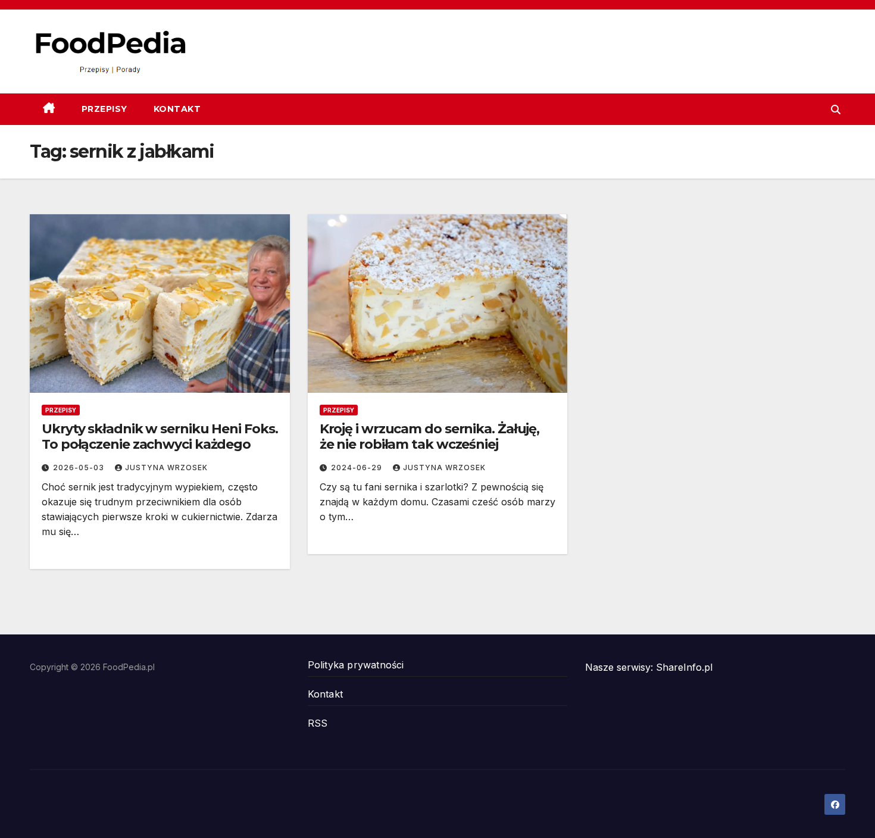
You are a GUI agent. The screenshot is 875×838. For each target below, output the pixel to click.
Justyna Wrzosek (166, 467)
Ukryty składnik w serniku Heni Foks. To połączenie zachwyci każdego (159, 436)
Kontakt (177, 109)
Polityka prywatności (356, 665)
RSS (318, 723)
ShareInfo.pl (684, 667)
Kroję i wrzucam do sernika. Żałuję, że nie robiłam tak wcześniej (430, 436)
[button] (835, 109)
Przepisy (104, 109)
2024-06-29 (358, 467)
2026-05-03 (80, 467)
